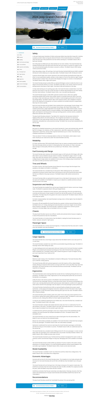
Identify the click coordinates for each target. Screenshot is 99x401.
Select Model (44, 8)
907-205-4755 (80, 3)
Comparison (21, 52)
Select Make (35, 8)
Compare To (53, 8)
